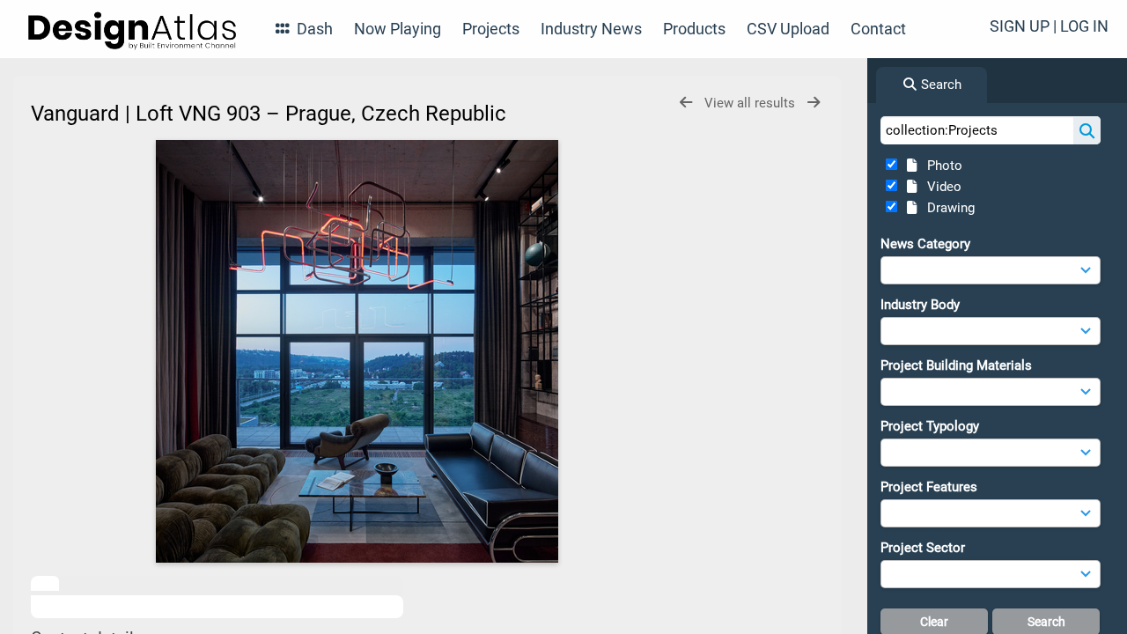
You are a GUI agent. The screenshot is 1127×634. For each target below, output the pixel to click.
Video (940, 187)
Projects (490, 28)
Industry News (591, 28)
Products (694, 28)
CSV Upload (788, 28)
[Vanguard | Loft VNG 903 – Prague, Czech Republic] (356, 351)
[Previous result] (686, 102)
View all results (751, 103)
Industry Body (920, 305)
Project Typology (929, 426)
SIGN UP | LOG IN (1049, 26)
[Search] (1087, 130)
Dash (313, 28)
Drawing (947, 208)
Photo (941, 165)
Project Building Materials (956, 365)
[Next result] (813, 102)
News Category (925, 244)
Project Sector (922, 548)
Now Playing (397, 28)
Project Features (928, 487)
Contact (878, 28)
